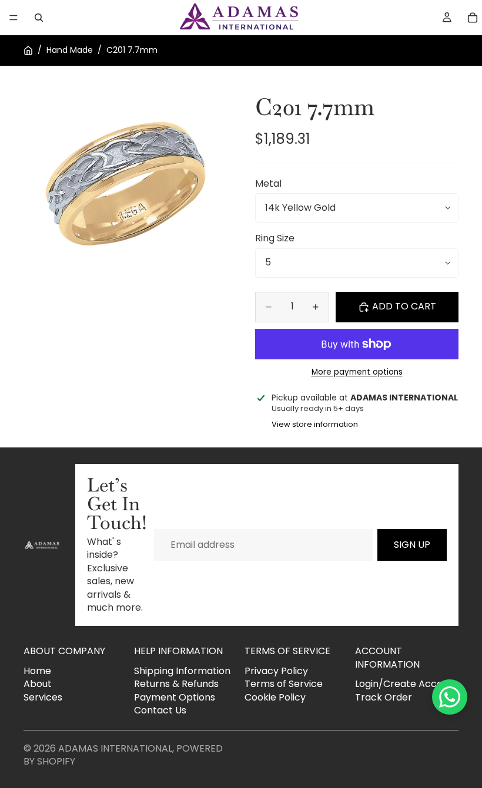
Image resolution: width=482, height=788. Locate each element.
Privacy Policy (276, 671)
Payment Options (174, 697)
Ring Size (274, 238)
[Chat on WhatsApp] (449, 697)
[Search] (39, 18)
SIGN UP (412, 544)
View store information (315, 424)
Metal (268, 183)
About (38, 684)
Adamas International (115, 748)
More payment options (357, 372)
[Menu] (13, 17)
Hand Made (69, 50)
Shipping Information (182, 671)
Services (43, 697)
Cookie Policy (275, 697)
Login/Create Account (406, 684)
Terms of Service (284, 684)
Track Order (383, 697)
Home (37, 671)
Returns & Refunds (176, 684)
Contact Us (160, 710)
